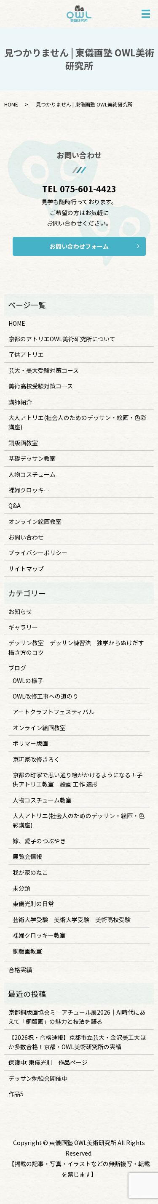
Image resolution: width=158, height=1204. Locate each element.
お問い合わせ (26, 537)
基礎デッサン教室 (32, 458)
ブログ (17, 668)
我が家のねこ (30, 872)
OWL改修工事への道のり (45, 696)
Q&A (14, 505)
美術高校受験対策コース (40, 386)
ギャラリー (23, 627)
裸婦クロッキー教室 (39, 935)
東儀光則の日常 (33, 903)
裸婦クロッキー (29, 490)
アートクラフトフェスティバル (53, 711)
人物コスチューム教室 (42, 800)
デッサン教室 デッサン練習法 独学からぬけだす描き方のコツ (76, 647)
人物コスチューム (32, 474)
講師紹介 (20, 402)
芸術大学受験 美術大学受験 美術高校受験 (72, 919)
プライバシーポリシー (37, 552)
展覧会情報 (27, 856)
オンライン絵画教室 (35, 521)
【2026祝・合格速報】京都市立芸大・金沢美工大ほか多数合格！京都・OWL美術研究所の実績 (77, 1042)
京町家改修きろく (36, 759)
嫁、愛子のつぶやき (39, 841)
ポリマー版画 (30, 743)
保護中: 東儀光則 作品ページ (48, 1062)
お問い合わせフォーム (79, 246)
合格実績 (20, 969)
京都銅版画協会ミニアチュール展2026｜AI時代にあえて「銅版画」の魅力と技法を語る (76, 1017)
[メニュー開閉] (146, 14)
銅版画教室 (23, 443)
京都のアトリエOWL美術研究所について (61, 339)
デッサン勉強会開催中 (37, 1078)
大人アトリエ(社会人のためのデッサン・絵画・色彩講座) (77, 422)
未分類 (21, 888)
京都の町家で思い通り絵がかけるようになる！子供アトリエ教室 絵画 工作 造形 (77, 779)
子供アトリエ (26, 354)
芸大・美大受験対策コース (43, 370)
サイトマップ (26, 568)
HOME (11, 104)
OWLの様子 (28, 680)
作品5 (16, 1094)
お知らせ (20, 611)
